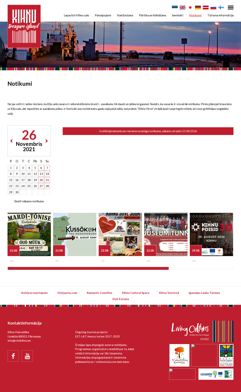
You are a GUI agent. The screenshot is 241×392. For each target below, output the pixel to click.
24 (23, 186)
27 (41, 186)
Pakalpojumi (103, 15)
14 (47, 173)
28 (47, 186)
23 (17, 186)
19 (35, 180)
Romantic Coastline (99, 292)
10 (23, 173)
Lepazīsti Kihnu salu (76, 15)
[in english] (182, 7)
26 (35, 186)
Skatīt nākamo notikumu (29, 201)
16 (17, 180)
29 (10, 192)
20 (41, 180)
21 (47, 180)
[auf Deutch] (198, 7)
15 (10, 180)
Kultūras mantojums (34, 292)
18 (29, 180)
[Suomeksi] (221, 7)
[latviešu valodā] (206, 7)
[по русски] (213, 7)
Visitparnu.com (67, 292)
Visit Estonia (120, 299)
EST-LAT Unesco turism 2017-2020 (97, 336)
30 (17, 192)
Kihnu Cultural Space (135, 292)
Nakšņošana (125, 15)
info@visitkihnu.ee (19, 340)
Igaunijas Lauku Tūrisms (204, 292)
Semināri (177, 15)
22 (10, 186)
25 (29, 186)
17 (23, 180)
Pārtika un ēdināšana (152, 15)
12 (35, 173)
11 (29, 173)
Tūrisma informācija (220, 15)
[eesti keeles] (175, 7)
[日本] (190, 7)
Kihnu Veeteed (169, 292)
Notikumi (195, 15)
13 (41, 173)
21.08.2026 (189, 131)
